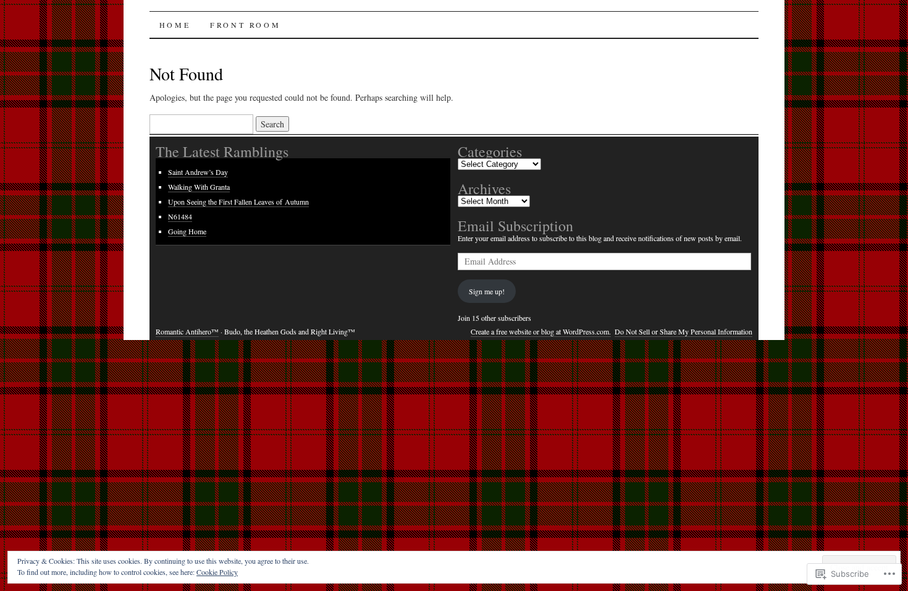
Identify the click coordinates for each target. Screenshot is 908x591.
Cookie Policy (217, 572)
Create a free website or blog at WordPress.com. (541, 331)
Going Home (187, 231)
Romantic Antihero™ (187, 331)
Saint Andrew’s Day (198, 172)
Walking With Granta (199, 187)
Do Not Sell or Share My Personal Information (683, 331)
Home (174, 25)
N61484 (180, 216)
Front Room (245, 25)
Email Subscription (515, 226)
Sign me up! (487, 291)
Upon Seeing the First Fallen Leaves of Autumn (238, 201)
